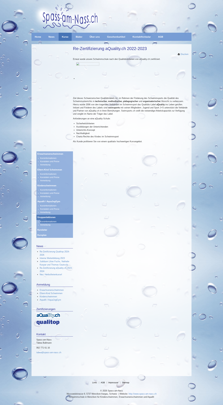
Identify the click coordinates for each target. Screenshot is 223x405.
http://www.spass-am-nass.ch (143, 394)
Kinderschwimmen (48, 296)
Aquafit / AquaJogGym (50, 300)
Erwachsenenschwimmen (52, 290)
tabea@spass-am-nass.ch (48, 352)
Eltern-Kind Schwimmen (51, 293)
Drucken (184, 54)
